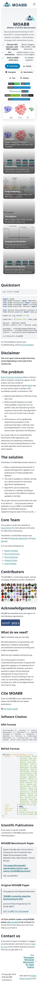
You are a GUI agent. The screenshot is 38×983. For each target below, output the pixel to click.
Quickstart (13, 66)
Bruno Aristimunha (12, 554)
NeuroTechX (6, 528)
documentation (27, 345)
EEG (29, 385)
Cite (13, 78)
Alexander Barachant (19, 538)
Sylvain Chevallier (11, 550)
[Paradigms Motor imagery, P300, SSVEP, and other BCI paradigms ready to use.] (19, 212)
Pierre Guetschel (11, 557)
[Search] (34, 4)
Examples (12, 72)
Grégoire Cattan (10, 560)
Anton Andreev (10, 563)
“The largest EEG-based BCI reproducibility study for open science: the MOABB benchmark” (17, 868)
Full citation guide (11, 709)
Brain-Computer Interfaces (11, 377)
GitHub (26, 78)
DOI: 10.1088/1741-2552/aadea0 (15, 911)
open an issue (12, 922)
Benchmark (28, 72)
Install (28, 66)
